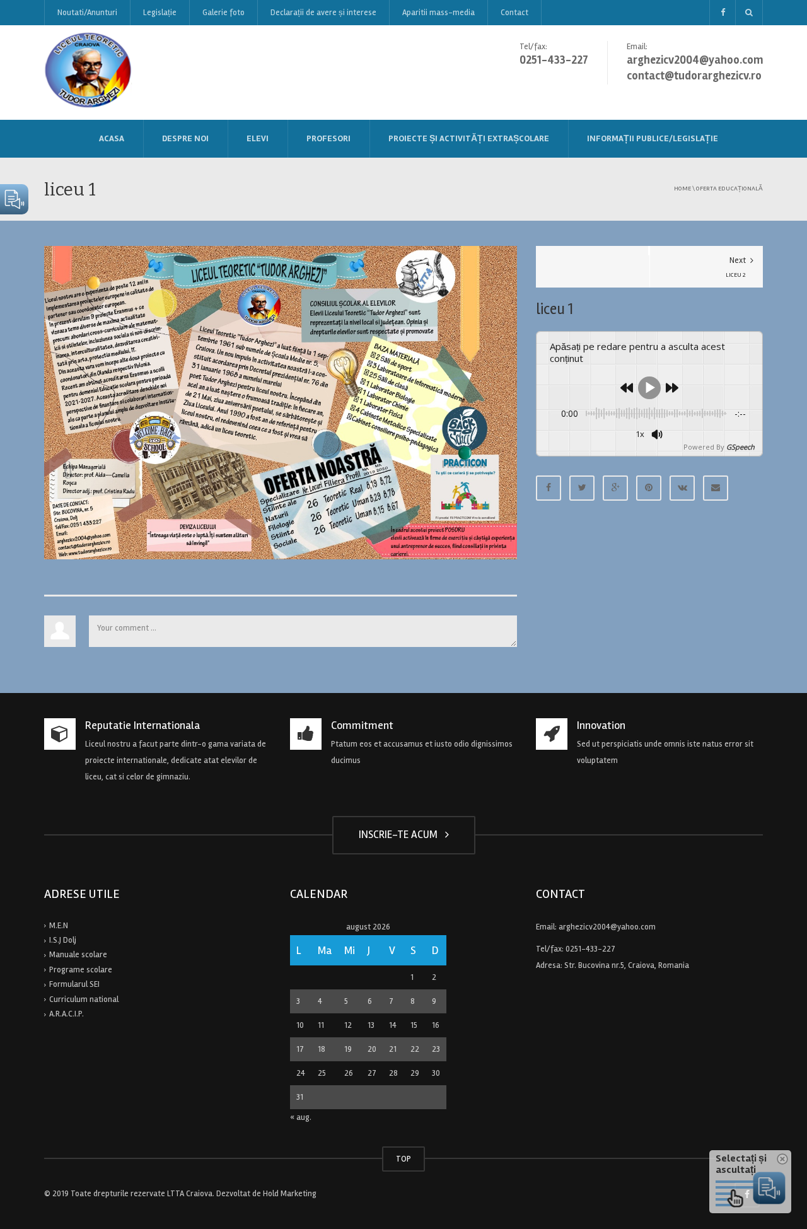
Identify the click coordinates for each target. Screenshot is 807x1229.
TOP (403, 1159)
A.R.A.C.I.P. (66, 1014)
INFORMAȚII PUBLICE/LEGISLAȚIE (652, 138)
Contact (514, 13)
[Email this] (715, 488)
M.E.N (58, 926)
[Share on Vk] (682, 488)
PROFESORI (328, 138)
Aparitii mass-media (438, 13)
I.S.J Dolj (62, 940)
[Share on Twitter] (582, 488)
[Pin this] (648, 488)
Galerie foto (223, 13)
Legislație (160, 13)
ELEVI (258, 138)
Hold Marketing (289, 1194)
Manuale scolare (78, 955)
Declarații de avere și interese (323, 13)
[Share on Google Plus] (615, 488)
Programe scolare (80, 970)
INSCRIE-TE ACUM (401, 834)
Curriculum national (84, 999)
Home (682, 188)
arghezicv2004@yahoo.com (607, 927)
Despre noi (185, 138)
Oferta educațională (729, 188)
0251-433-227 (590, 949)
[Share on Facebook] (548, 488)
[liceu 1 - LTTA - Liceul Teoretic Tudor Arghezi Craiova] (89, 72)
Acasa (111, 138)
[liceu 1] (280, 402)
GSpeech (740, 446)
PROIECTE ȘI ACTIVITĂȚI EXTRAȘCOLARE (468, 138)
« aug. (300, 1117)
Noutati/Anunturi (87, 13)
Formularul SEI (74, 984)
